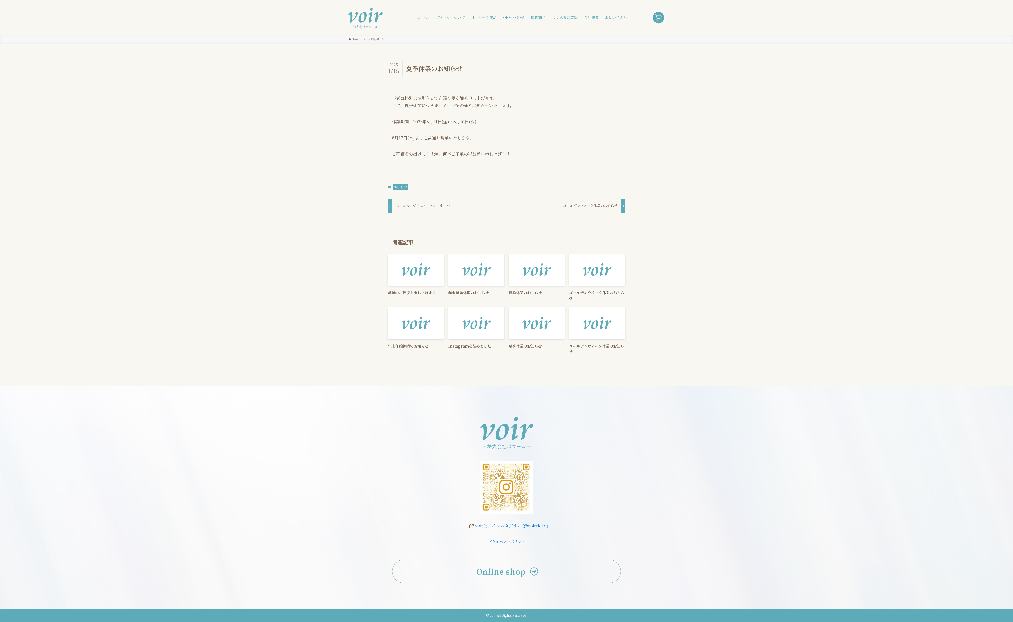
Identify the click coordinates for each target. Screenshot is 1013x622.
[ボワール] (365, 17)
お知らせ (400, 187)
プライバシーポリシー (506, 541)
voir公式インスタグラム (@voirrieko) (511, 526)
